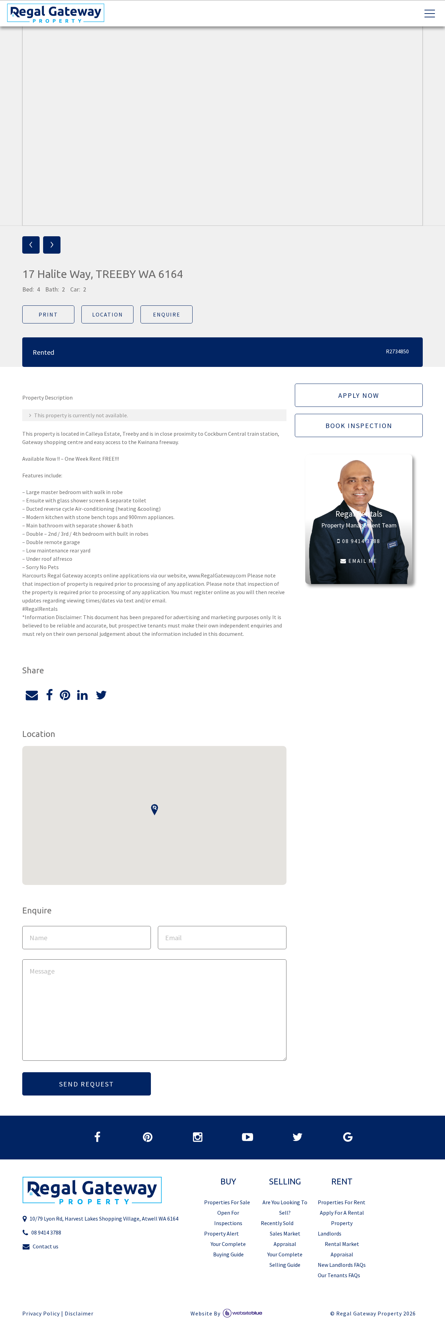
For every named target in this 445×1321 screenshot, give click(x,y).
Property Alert (221, 1233)
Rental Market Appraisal (342, 1249)
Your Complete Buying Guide (228, 1249)
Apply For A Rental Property (342, 1217)
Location (107, 314)
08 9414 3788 (360, 541)
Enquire (166, 314)
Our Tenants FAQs (339, 1275)
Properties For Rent (341, 1202)
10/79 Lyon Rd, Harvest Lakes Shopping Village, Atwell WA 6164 (104, 1218)
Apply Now (358, 395)
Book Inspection (359, 425)
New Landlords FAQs (342, 1264)
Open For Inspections (228, 1217)
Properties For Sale (227, 1202)
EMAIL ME (362, 560)
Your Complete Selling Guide (284, 1259)
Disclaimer (79, 1313)
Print (48, 314)
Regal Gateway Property (376, 1313)
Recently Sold (277, 1223)
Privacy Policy (41, 1313)
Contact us (45, 1246)
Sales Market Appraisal (285, 1238)
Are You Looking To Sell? (284, 1207)
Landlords (329, 1233)
